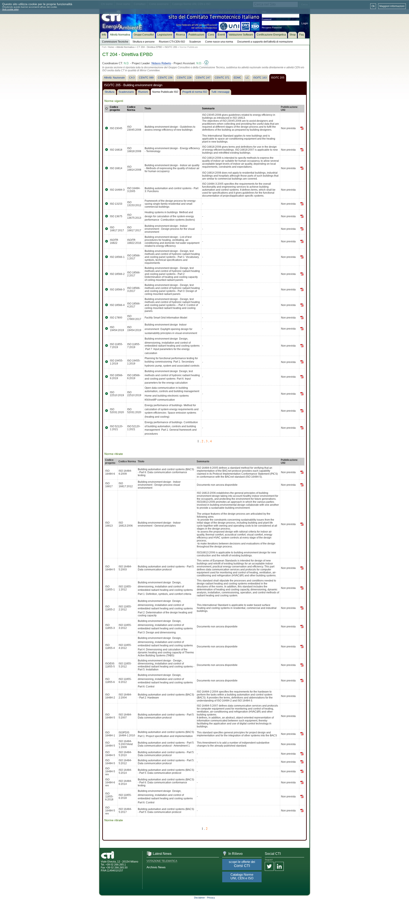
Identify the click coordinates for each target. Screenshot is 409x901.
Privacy (211, 897)
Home (111, 47)
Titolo (147, 108)
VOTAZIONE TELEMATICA (162, 861)
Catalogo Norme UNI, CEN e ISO (241, 876)
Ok (373, 6)
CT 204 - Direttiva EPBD (149, 47)
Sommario (208, 108)
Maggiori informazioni (392, 6)
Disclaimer (199, 897)
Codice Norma (131, 108)
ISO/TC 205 (171, 47)
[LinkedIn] (279, 866)
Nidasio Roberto (161, 63)
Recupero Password (272, 27)
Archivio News (156, 867)
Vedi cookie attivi (10, 9)
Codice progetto (115, 108)
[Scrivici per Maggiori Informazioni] (206, 63)
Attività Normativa (125, 47)
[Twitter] (269, 866)
